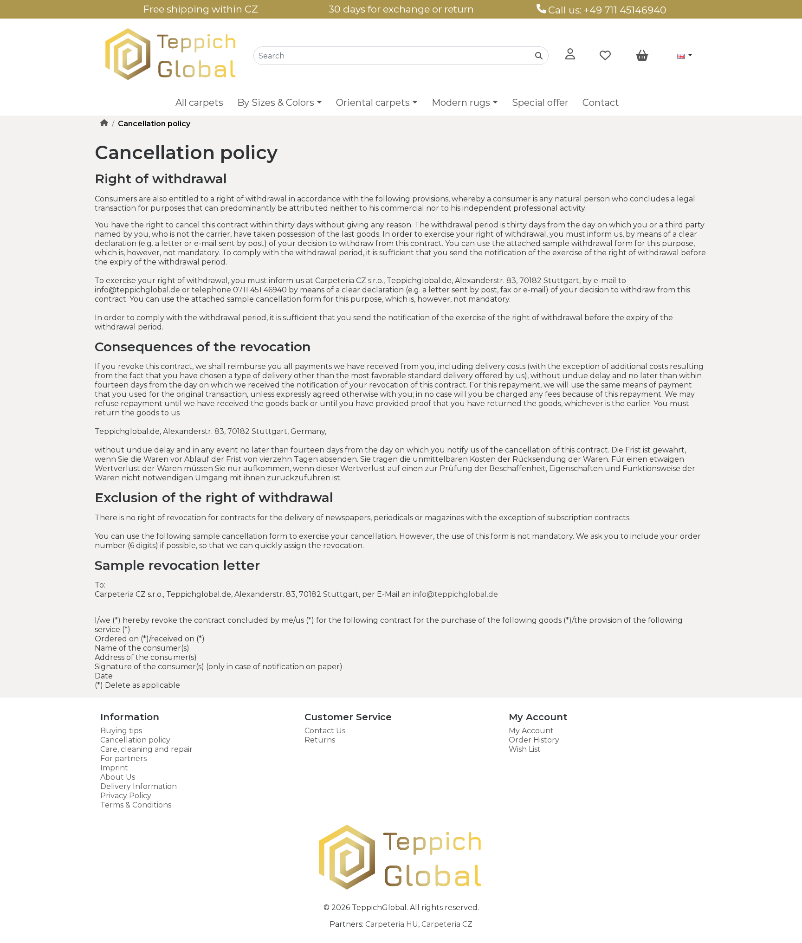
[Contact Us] (541, 10)
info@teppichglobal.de (455, 594)
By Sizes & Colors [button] (275, 102)
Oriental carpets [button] (373, 102)
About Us (117, 777)
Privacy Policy (125, 795)
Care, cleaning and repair (146, 749)
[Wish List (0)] (605, 56)
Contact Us (324, 730)
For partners (123, 758)
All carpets (199, 102)
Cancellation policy (135, 740)
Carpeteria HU (391, 924)
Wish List (525, 749)
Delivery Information (138, 786)
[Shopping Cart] (642, 56)
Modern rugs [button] (461, 102)
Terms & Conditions (135, 805)
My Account (531, 730)
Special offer (540, 102)
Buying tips (121, 730)
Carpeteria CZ (446, 924)
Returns (319, 740)
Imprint (114, 767)
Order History (534, 740)
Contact (600, 102)
